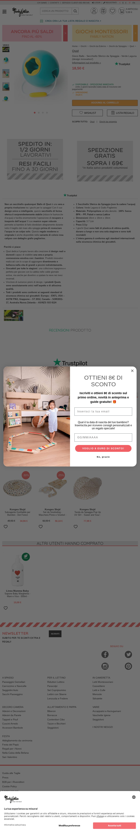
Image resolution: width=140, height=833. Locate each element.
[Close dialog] (132, 370)
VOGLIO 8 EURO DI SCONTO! (103, 448)
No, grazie (103, 457)
